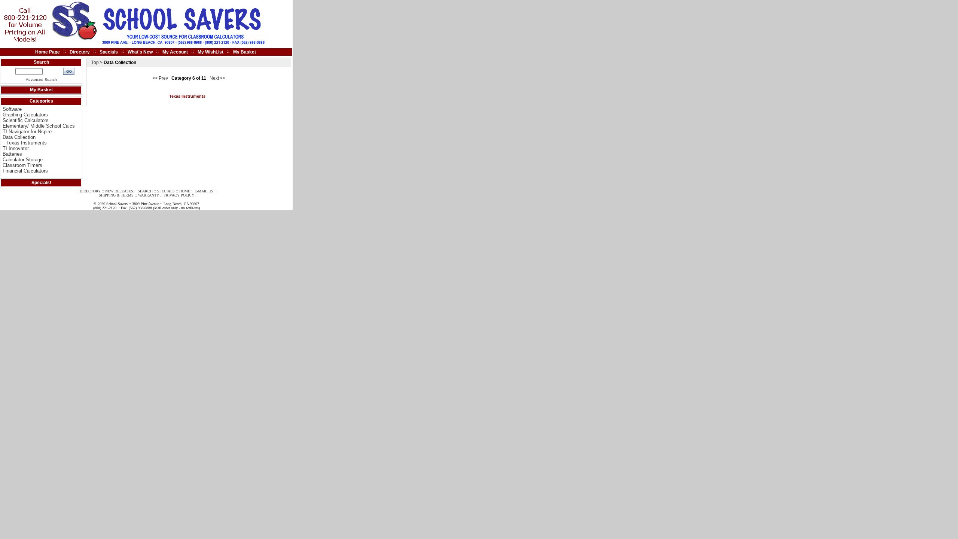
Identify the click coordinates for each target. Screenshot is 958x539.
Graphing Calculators (25, 115)
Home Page (47, 52)
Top (95, 62)
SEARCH (145, 191)
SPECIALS (166, 191)
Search (41, 62)
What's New (140, 52)
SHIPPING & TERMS (116, 195)
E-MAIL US (204, 191)
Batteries (12, 154)
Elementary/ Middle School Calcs (39, 126)
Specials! (41, 182)
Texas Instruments (26, 143)
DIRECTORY (90, 191)
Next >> (217, 78)
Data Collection (19, 137)
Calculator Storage (23, 159)
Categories (41, 101)
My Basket (244, 52)
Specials (109, 52)
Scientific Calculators (26, 120)
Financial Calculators (25, 171)
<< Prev (160, 78)
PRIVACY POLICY (179, 195)
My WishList (210, 52)
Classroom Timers (22, 165)
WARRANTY (148, 195)
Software (12, 109)
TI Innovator (16, 148)
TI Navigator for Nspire (27, 131)
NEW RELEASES (119, 191)
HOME (184, 191)
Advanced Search (41, 79)
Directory (80, 52)
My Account (175, 52)
